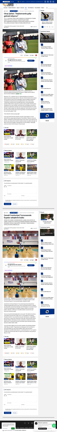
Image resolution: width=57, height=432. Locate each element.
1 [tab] (42, 26)
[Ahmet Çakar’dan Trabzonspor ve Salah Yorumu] (9, 135)
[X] (28, 423)
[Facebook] (25, 423)
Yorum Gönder (7, 412)
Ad (5, 195)
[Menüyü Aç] (16, 5)
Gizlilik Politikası (5, 428)
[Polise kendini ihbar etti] (47, 86)
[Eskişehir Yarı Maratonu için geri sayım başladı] (20, 170)
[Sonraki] (53, 27)
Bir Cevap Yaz (8, 180)
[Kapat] (35, 58)
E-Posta (23, 195)
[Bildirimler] (53, 2)
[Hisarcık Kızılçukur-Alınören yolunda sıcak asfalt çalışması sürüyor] (47, 79)
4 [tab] (49, 26)
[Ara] (45, 2)
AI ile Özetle (9, 65)
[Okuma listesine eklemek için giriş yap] (36, 55)
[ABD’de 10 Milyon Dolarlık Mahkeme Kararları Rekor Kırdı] (47, 18)
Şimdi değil (49, 428)
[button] (48, 2)
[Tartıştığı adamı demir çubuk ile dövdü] (47, 219)
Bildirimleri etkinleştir (42, 428)
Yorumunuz (9, 185)
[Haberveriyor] (9, 4)
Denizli (12, 298)
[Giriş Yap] (50, 2)
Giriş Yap (14, 412)
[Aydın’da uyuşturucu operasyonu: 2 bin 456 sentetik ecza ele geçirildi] (47, 100)
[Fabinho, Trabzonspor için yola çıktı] (20, 135)
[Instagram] (32, 423)
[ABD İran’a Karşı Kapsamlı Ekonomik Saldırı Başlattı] (47, 63)
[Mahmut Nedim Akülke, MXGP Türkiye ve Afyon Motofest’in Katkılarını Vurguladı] (32, 170)
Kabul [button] (13, 428)
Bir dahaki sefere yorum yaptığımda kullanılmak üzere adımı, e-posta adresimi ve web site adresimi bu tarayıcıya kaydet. (21, 200)
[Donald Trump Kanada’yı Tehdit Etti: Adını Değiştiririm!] (47, 71)
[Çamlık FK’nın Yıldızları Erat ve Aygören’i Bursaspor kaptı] (32, 135)
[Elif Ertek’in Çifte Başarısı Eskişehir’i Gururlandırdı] (9, 170)
